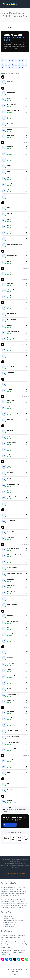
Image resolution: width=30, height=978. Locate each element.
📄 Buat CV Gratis (19, 838)
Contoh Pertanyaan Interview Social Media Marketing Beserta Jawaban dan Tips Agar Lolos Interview (14, 944)
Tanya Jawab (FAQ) (9, 924)
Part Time (23, 899)
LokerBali (3, 28)
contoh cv (7, 905)
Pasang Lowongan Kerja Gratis (13, 920)
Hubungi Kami (7, 916)
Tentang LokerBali (8, 926)
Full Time (16, 899)
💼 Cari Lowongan (7, 837)
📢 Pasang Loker (26, 838)
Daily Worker (5, 901)
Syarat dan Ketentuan (10, 922)
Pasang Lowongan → (10, 825)
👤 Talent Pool (13, 838)
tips (14, 905)
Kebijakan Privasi (8, 918)
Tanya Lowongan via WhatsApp (15, 873)
